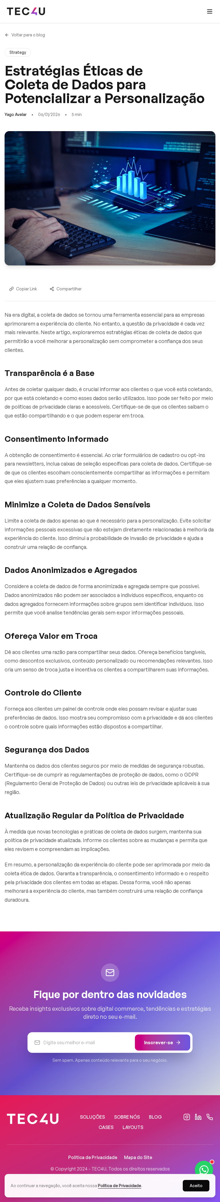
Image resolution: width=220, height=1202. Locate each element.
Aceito (196, 1185)
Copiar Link (26, 288)
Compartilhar (69, 288)
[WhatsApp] (209, 1117)
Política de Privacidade (92, 1157)
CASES (106, 1127)
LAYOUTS (133, 1127)
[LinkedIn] (198, 1117)
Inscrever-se (158, 1042)
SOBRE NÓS (127, 1117)
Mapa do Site (138, 1157)
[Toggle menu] (209, 11)
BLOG (155, 1117)
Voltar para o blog (28, 34)
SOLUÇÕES (92, 1117)
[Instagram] (186, 1117)
